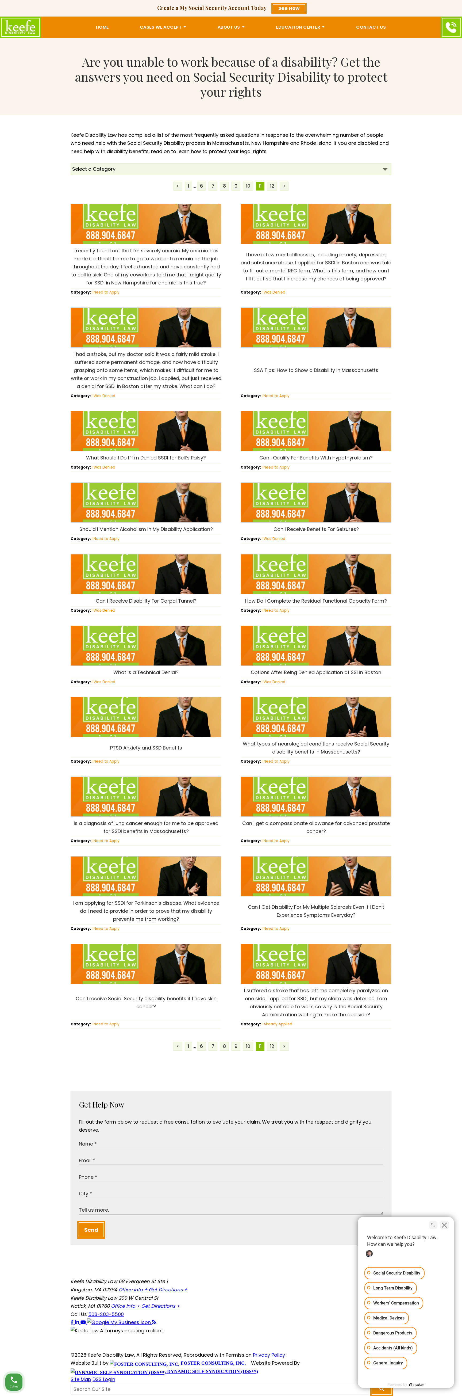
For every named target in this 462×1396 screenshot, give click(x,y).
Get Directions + (168, 1289)
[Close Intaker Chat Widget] (444, 1225)
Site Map (81, 1379)
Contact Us (371, 27)
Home (102, 27)
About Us (229, 27)
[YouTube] (83, 1322)
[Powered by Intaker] (417, 1384)
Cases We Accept (161, 27)
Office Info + (132, 1289)
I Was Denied (273, 292)
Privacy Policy (269, 1355)
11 (260, 185)
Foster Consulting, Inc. (212, 1363)
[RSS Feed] (154, 1322)
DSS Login (104, 1379)
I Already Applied (277, 1024)
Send (91, 1230)
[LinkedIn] (77, 1322)
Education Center (298, 27)
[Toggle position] (433, 1225)
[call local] (451, 27)
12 (272, 185)
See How (289, 8)
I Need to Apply (106, 292)
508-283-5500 (106, 1314)
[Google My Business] (119, 1322)
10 (248, 185)
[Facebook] (73, 1322)
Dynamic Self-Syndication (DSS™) (212, 1371)
